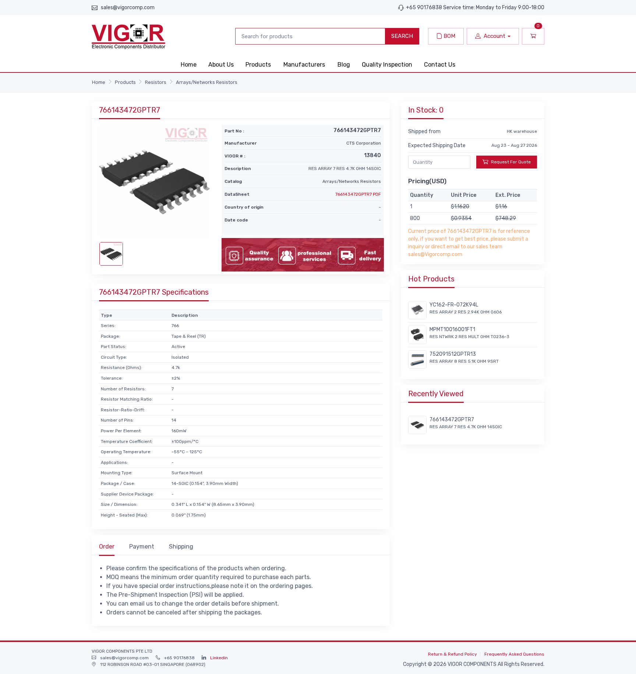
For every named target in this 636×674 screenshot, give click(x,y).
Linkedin (219, 657)
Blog (344, 64)
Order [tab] (106, 546)
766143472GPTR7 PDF (358, 194)
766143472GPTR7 (452, 419)
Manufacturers (304, 64)
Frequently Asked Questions (514, 654)
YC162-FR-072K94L (454, 305)
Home (189, 64)
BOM (448, 36)
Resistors (155, 82)
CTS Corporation (363, 143)
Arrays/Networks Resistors (206, 82)
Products (258, 64)
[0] (533, 36)
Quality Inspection (387, 64)
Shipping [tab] (181, 546)
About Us (221, 64)
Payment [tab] (141, 546)
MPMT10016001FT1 (452, 329)
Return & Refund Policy (452, 654)
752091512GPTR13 (453, 354)
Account (494, 36)
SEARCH (402, 36)
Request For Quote (511, 161)
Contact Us (439, 64)
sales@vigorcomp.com (128, 7)
